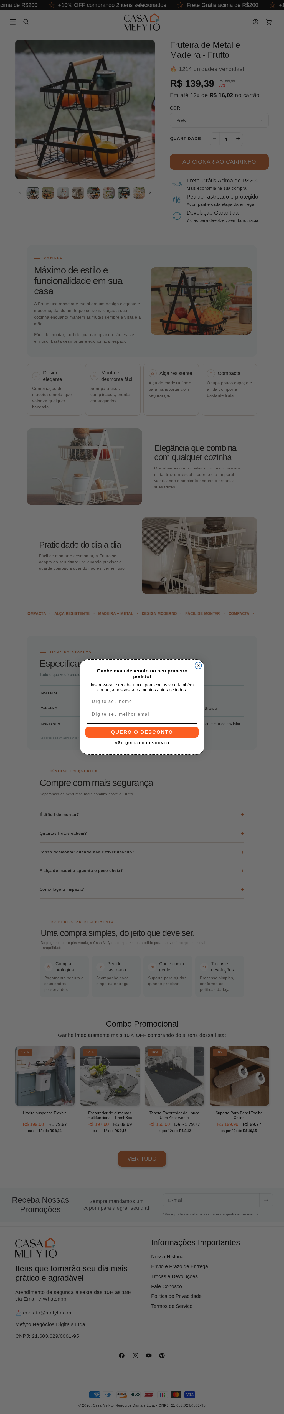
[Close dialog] (198, 665)
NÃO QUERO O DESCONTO (142, 743)
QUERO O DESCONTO (142, 732)
